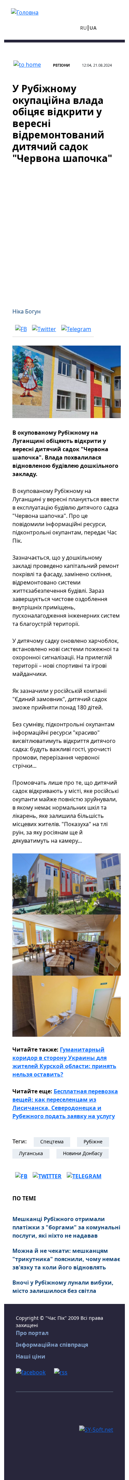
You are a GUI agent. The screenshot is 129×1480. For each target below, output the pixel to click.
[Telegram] (76, 328)
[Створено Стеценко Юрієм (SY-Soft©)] (96, 1429)
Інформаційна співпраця (52, 1344)
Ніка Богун (26, 311)
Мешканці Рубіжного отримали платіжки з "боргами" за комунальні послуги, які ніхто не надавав (66, 1227)
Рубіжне (93, 1141)
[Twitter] (44, 328)
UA (93, 28)
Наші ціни (30, 1356)
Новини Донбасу (82, 1153)
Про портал (32, 1333)
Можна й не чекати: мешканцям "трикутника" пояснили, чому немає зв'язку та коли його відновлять (66, 1259)
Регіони (61, 65)
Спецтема (52, 1141)
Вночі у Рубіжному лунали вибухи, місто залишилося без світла (63, 1287)
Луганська (31, 1153)
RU (83, 28)
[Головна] (25, 12)
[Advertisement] (64, 231)
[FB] (21, 328)
